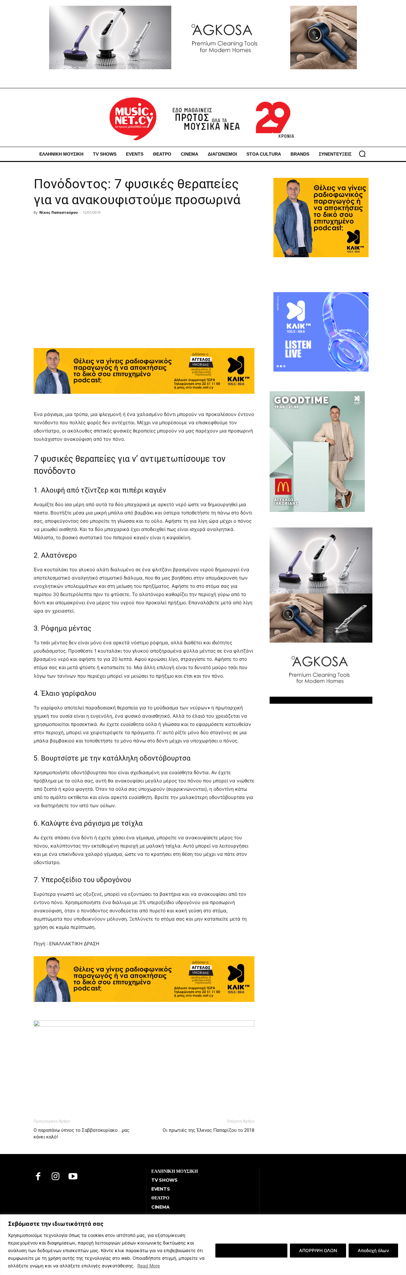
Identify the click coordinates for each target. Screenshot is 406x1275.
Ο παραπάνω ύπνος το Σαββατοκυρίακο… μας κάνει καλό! (81, 1133)
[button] (362, 153)
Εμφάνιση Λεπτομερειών (251, 1250)
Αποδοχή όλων (373, 1250)
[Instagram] (56, 1177)
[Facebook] (38, 1177)
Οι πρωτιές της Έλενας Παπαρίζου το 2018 (208, 1130)
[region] (203, 1244)
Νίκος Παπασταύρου (58, 212)
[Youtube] (73, 1177)
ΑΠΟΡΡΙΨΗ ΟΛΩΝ (318, 1250)
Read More (148, 1265)
